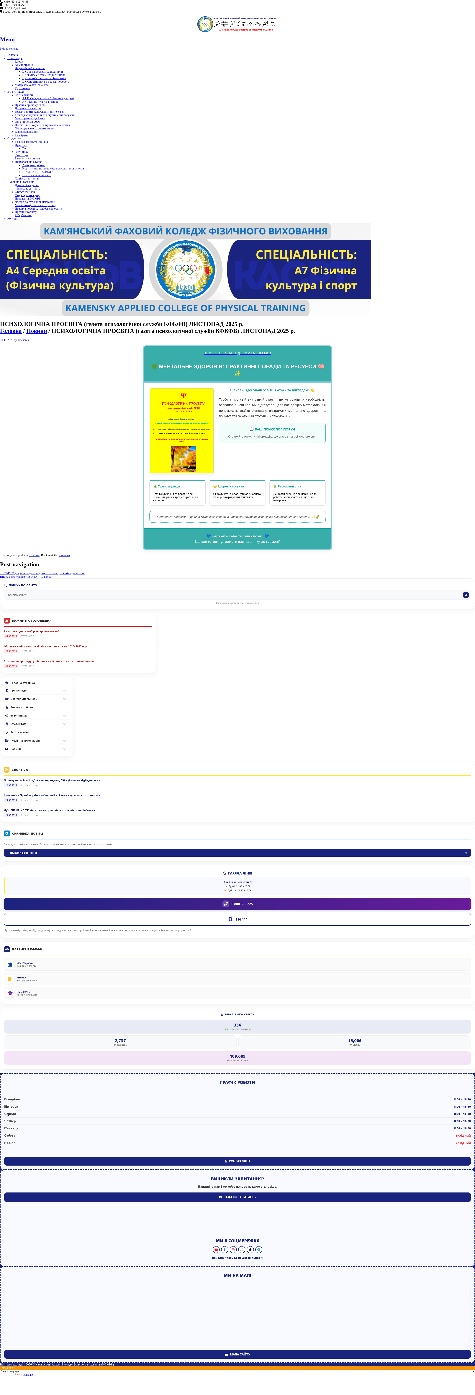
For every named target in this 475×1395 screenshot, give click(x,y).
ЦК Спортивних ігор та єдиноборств (45, 81)
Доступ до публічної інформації (35, 201)
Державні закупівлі (27, 185)
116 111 (241, 919)
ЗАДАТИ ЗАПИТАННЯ (240, 1197)
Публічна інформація (20, 181)
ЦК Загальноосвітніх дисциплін (42, 71)
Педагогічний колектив (30, 68)
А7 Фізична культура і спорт (40, 101)
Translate (27, 1374)
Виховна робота (21, 707)
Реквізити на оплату (27, 158)
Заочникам (22, 151)
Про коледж (14, 58)
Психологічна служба (28, 161)
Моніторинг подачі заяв (30, 118)
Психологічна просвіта (36, 175)
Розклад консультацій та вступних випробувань (45, 115)
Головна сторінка (22, 683)
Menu (7, 39)
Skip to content (9, 48)
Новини (36, 330)
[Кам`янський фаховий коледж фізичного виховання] (237, 24)
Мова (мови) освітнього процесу (35, 205)
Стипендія (21, 155)
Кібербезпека (23, 215)
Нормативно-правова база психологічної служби (53, 168)
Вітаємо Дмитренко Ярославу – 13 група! (28, 576)
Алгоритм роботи (33, 165)
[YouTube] (216, 1249)
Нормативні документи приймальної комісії (43, 125)
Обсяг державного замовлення (34, 128)
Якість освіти (19, 732)
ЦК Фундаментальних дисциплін (43, 74)
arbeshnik (23, 340)
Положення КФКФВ (28, 198)
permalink (64, 555)
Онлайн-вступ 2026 (27, 121)
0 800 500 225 (242, 904)
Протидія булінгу (26, 211)
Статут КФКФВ (25, 191)
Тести (26, 148)
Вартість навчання (26, 131)
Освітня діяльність (23, 699)
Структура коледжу (27, 195)
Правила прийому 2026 (30, 105)
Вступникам (18, 715)
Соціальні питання (27, 178)
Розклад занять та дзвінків (31, 141)
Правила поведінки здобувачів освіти (38, 208)
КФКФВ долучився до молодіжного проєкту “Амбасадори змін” (42, 573)
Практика (21, 145)
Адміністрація (24, 64)
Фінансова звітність (27, 188)
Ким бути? (21, 135)
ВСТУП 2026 (15, 91)
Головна (12, 54)
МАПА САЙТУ (240, 1354)
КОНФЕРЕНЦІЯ (239, 1161)
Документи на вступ (28, 108)
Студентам (14, 138)
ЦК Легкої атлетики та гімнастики (44, 78)
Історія (19, 61)
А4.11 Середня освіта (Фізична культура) (48, 98)
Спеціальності (24, 95)
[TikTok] (250, 1249)
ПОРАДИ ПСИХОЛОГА (38, 171)
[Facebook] (224, 1249)
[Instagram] (233, 1249)
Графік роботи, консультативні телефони (40, 111)
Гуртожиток (22, 88)
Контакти (13, 218)
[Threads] (241, 1249)
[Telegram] (258, 1249)
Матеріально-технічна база (32, 85)
